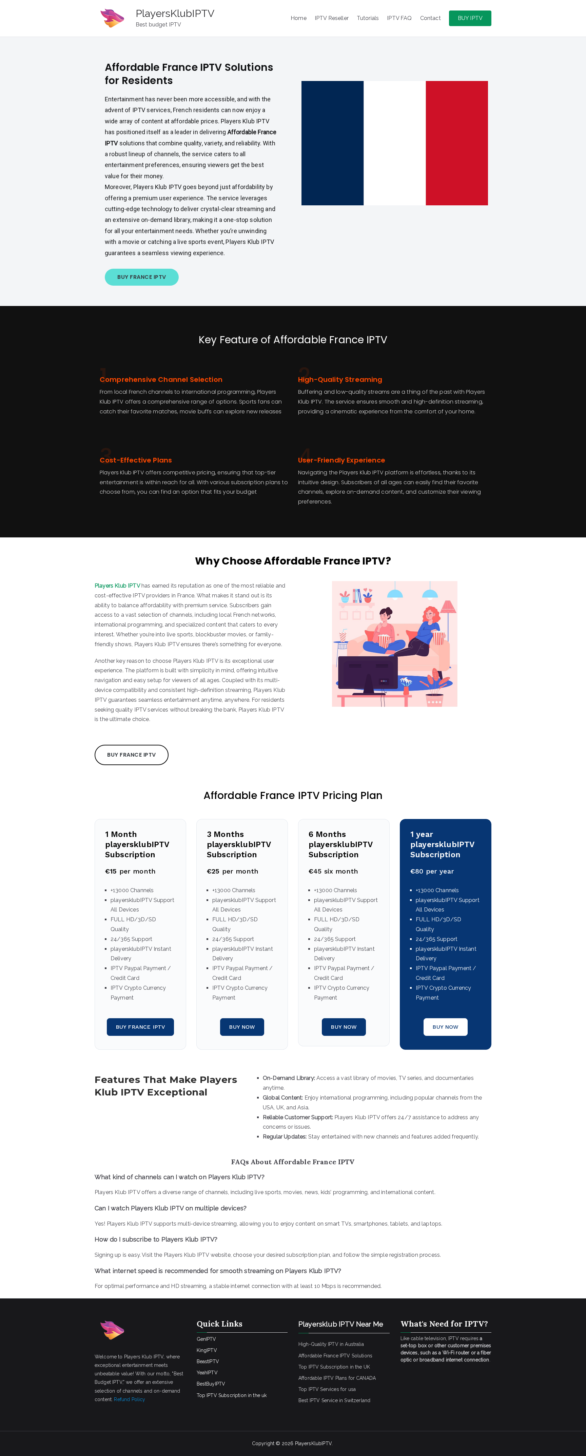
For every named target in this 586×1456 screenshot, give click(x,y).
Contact (430, 18)
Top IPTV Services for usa (327, 1389)
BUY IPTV (470, 18)
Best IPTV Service (318, 1400)
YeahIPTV (207, 1372)
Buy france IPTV (141, 277)
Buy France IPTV (140, 1027)
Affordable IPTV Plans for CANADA (337, 1378)
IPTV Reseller (332, 18)
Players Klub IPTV (117, 585)
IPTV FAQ (399, 18)
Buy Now (242, 1027)
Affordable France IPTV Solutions (335, 1355)
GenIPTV (206, 1339)
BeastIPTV (208, 1361)
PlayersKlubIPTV (175, 13)
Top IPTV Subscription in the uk (232, 1395)
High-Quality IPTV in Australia (331, 1344)
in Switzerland (354, 1400)
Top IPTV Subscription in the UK (334, 1367)
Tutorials (368, 18)
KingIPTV (207, 1350)
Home (299, 18)
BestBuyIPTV (211, 1384)
